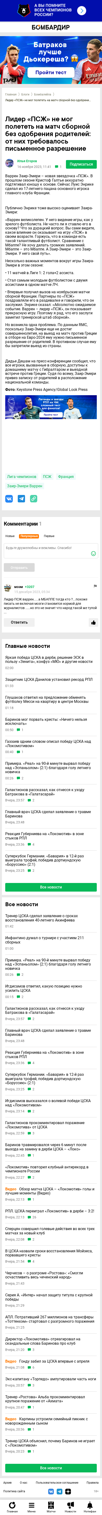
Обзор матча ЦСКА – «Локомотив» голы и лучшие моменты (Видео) (49, 1191)
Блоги (25, 94)
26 (34, 1217)
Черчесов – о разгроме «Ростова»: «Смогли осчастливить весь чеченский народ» (44, 1275)
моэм (18, 587)
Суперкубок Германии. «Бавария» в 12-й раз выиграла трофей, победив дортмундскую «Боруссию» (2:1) (44, 860)
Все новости (51, 887)
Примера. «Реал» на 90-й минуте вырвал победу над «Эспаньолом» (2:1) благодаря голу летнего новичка (48, 767)
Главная (11, 94)
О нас (23, 1482)
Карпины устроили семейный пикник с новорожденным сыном (46, 1421)
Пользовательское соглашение (57, 1482)
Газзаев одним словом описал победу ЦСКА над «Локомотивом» (48, 743)
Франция (66, 476)
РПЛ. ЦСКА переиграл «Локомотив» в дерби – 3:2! (49, 1211)
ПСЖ (47, 476)
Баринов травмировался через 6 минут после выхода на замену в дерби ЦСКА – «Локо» (45, 1147)
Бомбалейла (42, 94)
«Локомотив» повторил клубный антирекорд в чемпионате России (46, 1169)
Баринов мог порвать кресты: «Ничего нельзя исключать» (46, 721)
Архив (7, 1482)
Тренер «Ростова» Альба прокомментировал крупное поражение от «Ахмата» (45, 1399)
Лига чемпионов (21, 476)
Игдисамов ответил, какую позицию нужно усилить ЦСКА (43, 988)
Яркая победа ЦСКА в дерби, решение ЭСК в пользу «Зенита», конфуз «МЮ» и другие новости (49, 659)
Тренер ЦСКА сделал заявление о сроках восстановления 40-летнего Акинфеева (41, 918)
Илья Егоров (27, 161)
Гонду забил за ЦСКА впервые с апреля (47, 1361)
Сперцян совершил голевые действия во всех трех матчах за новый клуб (50, 1231)
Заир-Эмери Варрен (24, 486)
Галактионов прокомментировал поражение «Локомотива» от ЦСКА (44, 1125)
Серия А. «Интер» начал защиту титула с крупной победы (49, 1297)
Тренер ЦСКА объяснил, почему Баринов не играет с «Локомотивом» (50, 1443)
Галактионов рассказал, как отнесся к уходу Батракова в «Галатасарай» (44, 792)
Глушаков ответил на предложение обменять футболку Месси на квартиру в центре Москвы (46, 699)
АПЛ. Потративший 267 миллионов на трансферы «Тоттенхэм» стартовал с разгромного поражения (49, 1319)
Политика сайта (14, 1491)
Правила (93, 1482)
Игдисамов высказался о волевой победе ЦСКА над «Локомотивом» (48, 1103)
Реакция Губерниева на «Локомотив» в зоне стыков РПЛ (44, 836)
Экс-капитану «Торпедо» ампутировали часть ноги (50, 1379)
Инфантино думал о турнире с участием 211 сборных (44, 940)
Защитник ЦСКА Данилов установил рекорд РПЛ (49, 679)
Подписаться (81, 164)
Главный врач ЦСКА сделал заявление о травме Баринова (48, 814)
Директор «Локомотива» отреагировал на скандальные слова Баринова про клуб (42, 1341)
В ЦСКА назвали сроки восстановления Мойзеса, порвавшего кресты (49, 1253)
